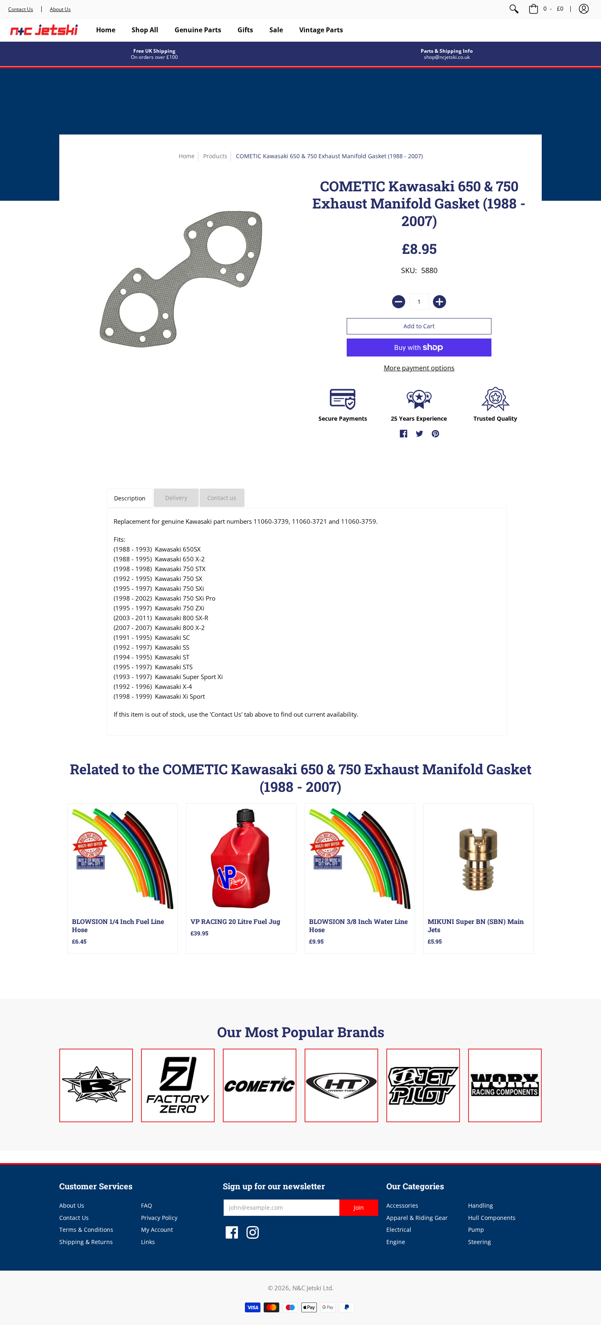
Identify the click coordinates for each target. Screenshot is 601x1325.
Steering (479, 1242)
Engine (395, 1242)
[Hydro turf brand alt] (341, 1085)
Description (130, 498)
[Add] (439, 301)
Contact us (221, 498)
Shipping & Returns (86, 1242)
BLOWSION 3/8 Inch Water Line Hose (358, 925)
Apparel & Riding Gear (417, 1218)
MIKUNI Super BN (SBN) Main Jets (476, 925)
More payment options (419, 367)
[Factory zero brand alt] (178, 1085)
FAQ (146, 1205)
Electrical (398, 1229)
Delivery (176, 498)
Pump (476, 1229)
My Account (157, 1229)
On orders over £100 (154, 57)
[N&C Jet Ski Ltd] (44, 29)
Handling (480, 1205)
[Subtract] (398, 301)
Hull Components (492, 1218)
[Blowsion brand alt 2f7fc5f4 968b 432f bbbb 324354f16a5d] (96, 1085)
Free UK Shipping (154, 50)
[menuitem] (514, 9)
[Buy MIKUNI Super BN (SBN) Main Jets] (478, 858)
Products (215, 156)
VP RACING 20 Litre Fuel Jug (235, 921)
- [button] (553, 8)
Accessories (402, 1205)
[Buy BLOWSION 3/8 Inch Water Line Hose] (359, 858)
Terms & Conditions (86, 1229)
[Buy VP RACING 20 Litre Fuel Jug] (241, 858)
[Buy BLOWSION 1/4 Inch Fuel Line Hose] (122, 858)
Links (148, 1242)
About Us (60, 9)
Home (187, 156)
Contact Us (20, 9)
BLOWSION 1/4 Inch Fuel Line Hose (118, 925)
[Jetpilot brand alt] (423, 1085)
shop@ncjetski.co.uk (447, 57)
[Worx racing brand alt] (505, 1085)
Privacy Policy (159, 1218)
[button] (584, 9)
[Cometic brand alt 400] (259, 1085)
